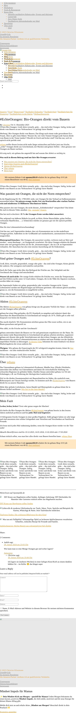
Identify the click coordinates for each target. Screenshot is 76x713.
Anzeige (3, 112)
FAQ (10, 28)
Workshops (8, 7)
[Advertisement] (38, 96)
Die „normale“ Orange (37, 210)
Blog (6, 5)
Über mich (8, 25)
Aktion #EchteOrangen (13, 166)
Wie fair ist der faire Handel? (33, 389)
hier (71, 348)
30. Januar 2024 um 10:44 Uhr (20, 557)
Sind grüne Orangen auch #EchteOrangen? (21, 164)
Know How (8, 12)
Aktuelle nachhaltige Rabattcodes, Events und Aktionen (30, 14)
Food (10, 112)
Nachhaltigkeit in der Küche (21, 114)
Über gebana (9, 168)
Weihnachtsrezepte (41, 114)
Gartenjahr (12, 16)
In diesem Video (35, 342)
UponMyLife (5, 34)
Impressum (4, 48)
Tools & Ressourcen (12, 10)
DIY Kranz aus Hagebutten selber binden (16, 503)
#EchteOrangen (40, 258)
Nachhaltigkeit (50, 112)
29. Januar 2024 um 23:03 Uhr (16, 544)
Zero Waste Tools (15, 19)
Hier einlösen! (34, 179)
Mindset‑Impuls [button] (26, 699)
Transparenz (5, 43)
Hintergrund (19, 112)
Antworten (8, 553)
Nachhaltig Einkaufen (34, 112)
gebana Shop (67, 436)
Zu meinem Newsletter (9, 36)
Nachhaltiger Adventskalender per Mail (24, 21)
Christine (6, 125)
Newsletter (8, 23)
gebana (3, 144)
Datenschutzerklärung (9, 45)
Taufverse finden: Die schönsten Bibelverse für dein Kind (23, 515)
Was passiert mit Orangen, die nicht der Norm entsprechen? (28, 162)
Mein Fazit (8, 171)
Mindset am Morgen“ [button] (40, 705)
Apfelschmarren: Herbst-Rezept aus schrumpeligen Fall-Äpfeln (25, 526)
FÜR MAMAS (10, 3)
